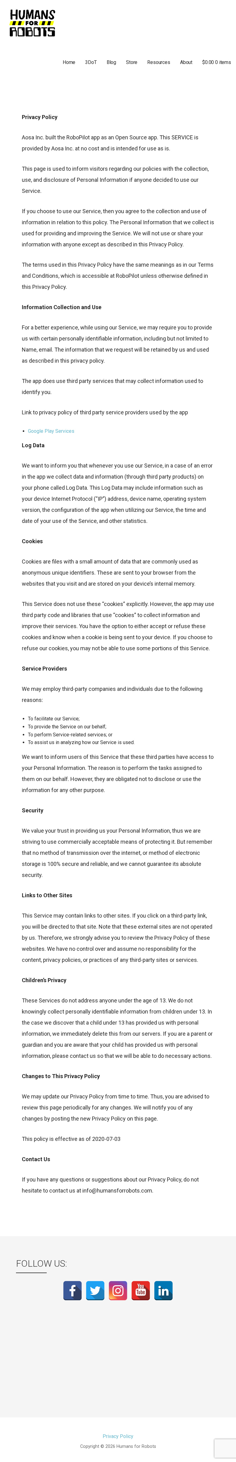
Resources (158, 62)
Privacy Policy (118, 1436)
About (186, 62)
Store (131, 62)
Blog (111, 62)
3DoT (90, 62)
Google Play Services (51, 431)
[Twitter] (95, 1291)
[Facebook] (72, 1291)
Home (69, 62)
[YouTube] (141, 1291)
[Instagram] (118, 1291)
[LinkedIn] (163, 1291)
